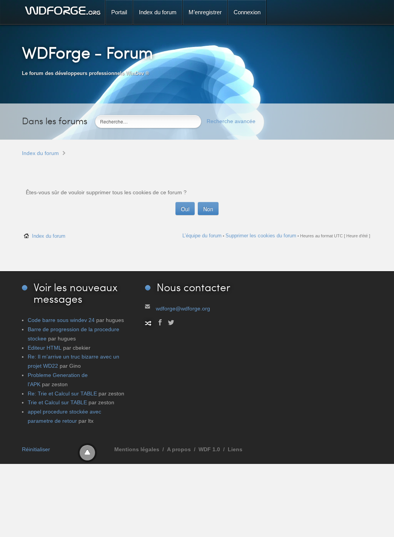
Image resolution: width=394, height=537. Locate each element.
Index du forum (40, 153)
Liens (235, 449)
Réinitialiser (36, 449)
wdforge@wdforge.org (183, 308)
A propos (179, 449)
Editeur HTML (45, 348)
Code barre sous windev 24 (61, 320)
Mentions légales (136, 449)
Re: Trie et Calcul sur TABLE (62, 393)
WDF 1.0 (209, 449)
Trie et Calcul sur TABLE (57, 402)
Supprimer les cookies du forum (260, 235)
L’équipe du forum (202, 235)
